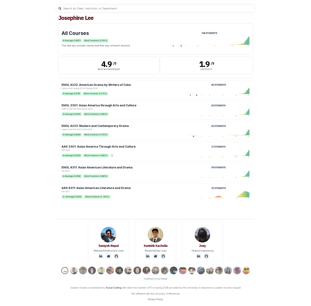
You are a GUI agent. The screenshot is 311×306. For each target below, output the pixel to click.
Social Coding (113, 287)
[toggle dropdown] (60, 88)
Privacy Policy (155, 299)
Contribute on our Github (155, 279)
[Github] (116, 256)
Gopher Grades (78, 287)
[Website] (108, 256)
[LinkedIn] (100, 256)
